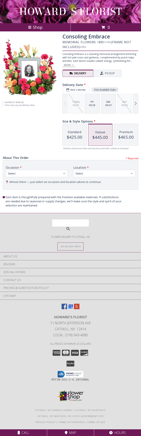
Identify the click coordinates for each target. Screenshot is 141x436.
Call (24, 432)
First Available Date (105, 89)
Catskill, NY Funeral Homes (53, 410)
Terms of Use (96, 422)
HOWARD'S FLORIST (70, 11)
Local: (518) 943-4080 (70, 335)
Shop (37, 27)
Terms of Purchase (71, 422)
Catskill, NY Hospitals (90, 410)
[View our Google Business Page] (70, 308)
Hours (119, 432)
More (67, 65)
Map (71, 432)
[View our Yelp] (76, 308)
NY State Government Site (86, 416)
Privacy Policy (46, 422)
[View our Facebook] (64, 308)
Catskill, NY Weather (51, 416)
